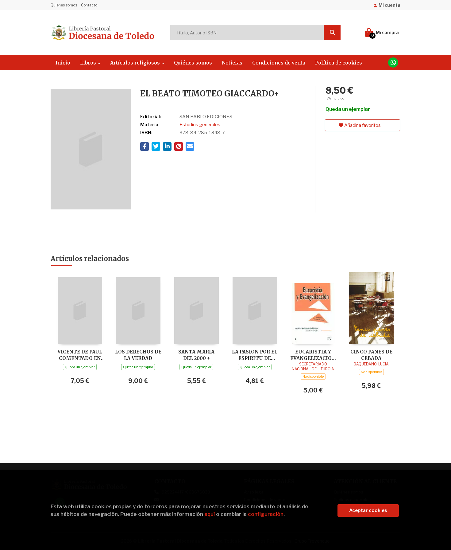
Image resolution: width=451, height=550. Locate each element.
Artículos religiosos (135, 63)
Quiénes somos (64, 5)
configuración (265, 514)
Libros (88, 63)
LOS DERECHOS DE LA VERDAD (138, 355)
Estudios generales (199, 124)
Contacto (89, 5)
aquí (209, 514)
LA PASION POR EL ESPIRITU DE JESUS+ (254, 355)
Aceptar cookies (368, 510)
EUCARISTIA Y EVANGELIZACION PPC (313, 355)
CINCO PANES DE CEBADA (371, 355)
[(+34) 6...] (393, 62)
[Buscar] (332, 32)
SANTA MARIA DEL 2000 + (196, 355)
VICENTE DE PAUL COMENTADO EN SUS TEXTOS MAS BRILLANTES (80, 355)
